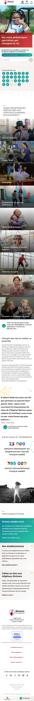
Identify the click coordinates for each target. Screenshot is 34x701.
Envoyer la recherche (30, 59)
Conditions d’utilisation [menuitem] (17, 687)
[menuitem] (17, 647)
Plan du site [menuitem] (17, 689)
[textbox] (16, 55)
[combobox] (17, 55)
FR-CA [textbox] (27, 3)
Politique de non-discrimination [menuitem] (17, 684)
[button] (27, 2)
